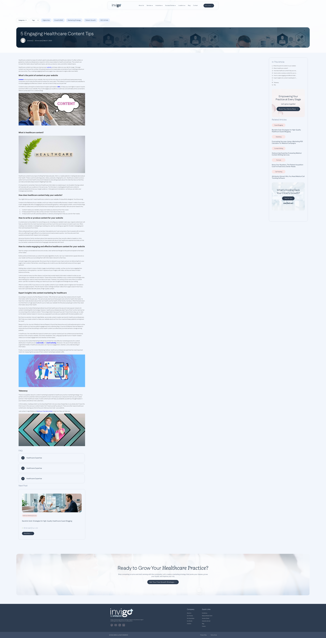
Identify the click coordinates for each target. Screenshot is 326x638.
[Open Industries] (161, 6)
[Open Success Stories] (175, 6)
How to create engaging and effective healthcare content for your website (285, 75)
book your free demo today (44, 411)
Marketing (278, 137)
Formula (278, 160)
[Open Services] (152, 6)
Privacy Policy (203, 635)
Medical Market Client (207, 616)
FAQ (275, 85)
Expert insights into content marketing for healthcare (285, 78)
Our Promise (190, 616)
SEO (59, 87)
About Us (189, 613)
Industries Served (206, 621)
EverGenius (204, 613)
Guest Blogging (278, 125)
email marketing (51, 343)
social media (40, 343)
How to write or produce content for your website (285, 73)
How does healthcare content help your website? (285, 71)
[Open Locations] (184, 6)
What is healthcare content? (281, 68)
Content (21, 79)
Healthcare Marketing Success (30, 515)
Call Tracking (278, 172)
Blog (203, 624)
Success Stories (205, 618)
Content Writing (278, 148)
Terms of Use (214, 635)
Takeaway (276, 82)
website (49, 67)
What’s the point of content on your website (284, 66)
